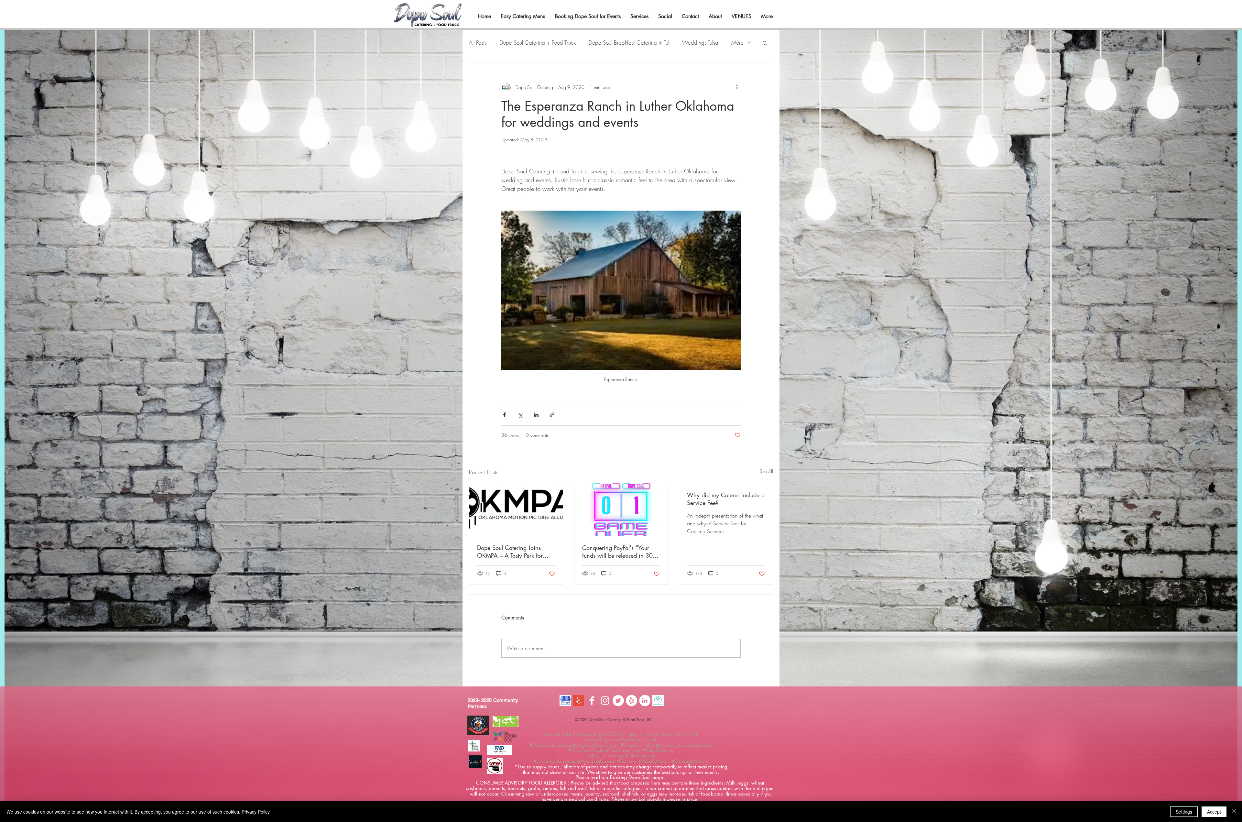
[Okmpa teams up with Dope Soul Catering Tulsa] (516, 509)
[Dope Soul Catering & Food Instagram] (605, 700)
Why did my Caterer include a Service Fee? (726, 499)
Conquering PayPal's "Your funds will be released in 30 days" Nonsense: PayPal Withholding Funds (617, 551)
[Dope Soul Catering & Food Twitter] (618, 700)
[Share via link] (552, 415)
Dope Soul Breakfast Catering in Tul (629, 42)
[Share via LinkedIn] (536, 415)
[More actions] (737, 87)
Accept (1214, 811)
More (737, 42)
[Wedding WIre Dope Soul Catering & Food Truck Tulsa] (658, 700)
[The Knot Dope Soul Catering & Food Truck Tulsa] (578, 700)
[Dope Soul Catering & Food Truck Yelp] (631, 700)
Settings (1184, 811)
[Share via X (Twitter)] (520, 415)
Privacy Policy (256, 811)
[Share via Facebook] (504, 415)
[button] (765, 42)
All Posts (477, 42)
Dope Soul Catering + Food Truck (537, 42)
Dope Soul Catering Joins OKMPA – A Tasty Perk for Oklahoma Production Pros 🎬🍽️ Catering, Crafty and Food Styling (515, 551)
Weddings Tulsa (700, 42)
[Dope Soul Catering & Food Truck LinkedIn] (644, 700)
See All (766, 471)
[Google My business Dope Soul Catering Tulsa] (565, 700)
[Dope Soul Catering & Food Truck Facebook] (591, 700)
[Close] (1234, 811)
